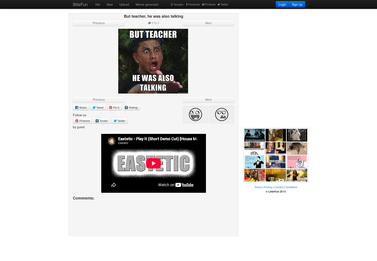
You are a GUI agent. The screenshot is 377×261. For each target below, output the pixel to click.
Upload (124, 4)
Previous (99, 23)
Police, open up (274, 172)
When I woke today (253, 172)
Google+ (179, 4)
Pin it (116, 107)
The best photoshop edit (254, 146)
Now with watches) (293, 146)
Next (208, 23)
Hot (97, 4)
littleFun (80, 4)
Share (83, 107)
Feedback (291, 187)
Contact (278, 187)
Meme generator (147, 4)
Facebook (194, 4)
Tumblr (103, 121)
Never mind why (273, 146)
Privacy (268, 187)
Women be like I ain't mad (297, 185)
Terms (258, 187)
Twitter (224, 4)
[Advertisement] (275, 40)
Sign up (297, 4)
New (110, 4)
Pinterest (210, 4)
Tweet (99, 107)
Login (282, 4)
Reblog (133, 107)
